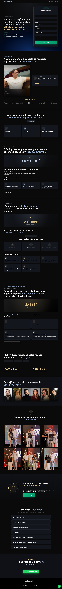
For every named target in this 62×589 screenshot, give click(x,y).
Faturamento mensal (38, 30)
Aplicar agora (45, 42)
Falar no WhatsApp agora (31, 571)
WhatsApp (36, 22)
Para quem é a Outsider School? (19, 517)
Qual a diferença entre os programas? (20, 522)
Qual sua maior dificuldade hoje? (40, 34)
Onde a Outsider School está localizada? (20, 547)
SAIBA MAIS (8, 192)
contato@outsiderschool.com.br (26, 585)
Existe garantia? (16, 532)
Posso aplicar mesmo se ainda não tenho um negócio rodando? (24, 542)
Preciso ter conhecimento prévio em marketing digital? (23, 537)
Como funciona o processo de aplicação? (20, 527)
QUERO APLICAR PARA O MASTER (12, 342)
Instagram (36, 26)
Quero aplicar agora (29, 495)
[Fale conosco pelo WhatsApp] (59, 586)
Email (36, 18)
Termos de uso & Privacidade (36, 585)
